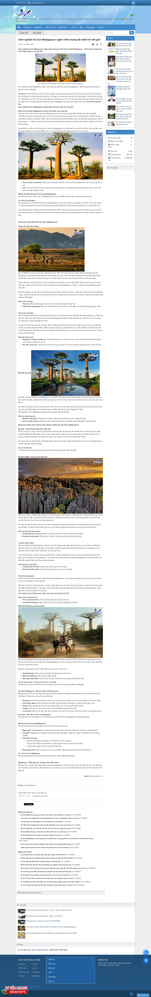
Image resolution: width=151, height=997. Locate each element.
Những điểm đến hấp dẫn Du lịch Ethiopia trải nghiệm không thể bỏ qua (46, 865)
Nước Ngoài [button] (90, 27)
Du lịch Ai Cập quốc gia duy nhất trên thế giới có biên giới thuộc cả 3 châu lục (48, 885)
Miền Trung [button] (50, 27)
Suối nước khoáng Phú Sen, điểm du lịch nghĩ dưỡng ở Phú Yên (124, 116)
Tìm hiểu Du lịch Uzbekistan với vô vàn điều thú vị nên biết (41, 822)
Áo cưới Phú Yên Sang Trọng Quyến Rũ (124, 123)
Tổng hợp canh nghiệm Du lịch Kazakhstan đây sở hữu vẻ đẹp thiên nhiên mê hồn (49, 818)
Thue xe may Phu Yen (40, 950)
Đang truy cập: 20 (33, 987)
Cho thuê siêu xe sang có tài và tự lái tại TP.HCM (43, 921)
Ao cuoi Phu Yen (24, 950)
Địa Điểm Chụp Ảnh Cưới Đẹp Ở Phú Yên (123, 88)
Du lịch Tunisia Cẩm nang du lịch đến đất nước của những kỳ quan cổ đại (46, 878)
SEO (50, 972)
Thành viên (22, 968)
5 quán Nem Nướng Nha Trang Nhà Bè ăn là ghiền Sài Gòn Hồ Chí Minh (51, 933)
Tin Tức (35, 964)
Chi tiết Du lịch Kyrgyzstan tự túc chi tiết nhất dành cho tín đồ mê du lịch (46, 825)
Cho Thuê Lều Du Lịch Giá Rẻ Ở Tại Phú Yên (124, 44)
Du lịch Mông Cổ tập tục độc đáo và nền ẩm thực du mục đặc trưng (44, 832)
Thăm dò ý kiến (24, 972)
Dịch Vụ (51, 981)
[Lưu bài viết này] (101, 44)
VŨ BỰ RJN (63, 950)
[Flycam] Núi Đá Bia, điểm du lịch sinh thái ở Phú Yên (124, 51)
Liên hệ (35, 968)
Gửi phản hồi (144, 995)
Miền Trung (52, 964)
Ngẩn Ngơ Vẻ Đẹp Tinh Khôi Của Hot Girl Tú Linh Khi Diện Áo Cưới (124, 59)
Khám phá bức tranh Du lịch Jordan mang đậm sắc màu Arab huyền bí (45, 847)
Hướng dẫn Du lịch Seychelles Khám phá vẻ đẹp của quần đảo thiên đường (47, 858)
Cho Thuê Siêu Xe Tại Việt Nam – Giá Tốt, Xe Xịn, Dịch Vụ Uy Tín (49, 910)
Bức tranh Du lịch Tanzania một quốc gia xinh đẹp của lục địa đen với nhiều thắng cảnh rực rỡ (53, 868)
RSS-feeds (36, 976)
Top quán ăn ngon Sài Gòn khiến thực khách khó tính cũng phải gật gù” (51, 927)
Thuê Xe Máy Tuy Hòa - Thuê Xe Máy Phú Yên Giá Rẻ (124, 101)
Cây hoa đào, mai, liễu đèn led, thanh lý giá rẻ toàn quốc (124, 108)
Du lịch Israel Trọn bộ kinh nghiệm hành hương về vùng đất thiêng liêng (46, 844)
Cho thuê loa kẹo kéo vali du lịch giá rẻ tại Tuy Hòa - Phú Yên (124, 71)
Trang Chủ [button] (27, 27)
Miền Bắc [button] (38, 27)
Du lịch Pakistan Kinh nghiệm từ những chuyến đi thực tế (40, 835)
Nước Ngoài (52, 977)
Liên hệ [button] (73, 27)
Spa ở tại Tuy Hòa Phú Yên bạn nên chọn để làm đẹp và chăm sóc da (120, 80)
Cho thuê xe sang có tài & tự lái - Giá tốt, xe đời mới (44, 916)
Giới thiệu (22, 964)
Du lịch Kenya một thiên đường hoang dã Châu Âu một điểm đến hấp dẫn (46, 871)
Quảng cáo (36, 972)
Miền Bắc (52, 959)
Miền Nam (52, 968)
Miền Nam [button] (63, 27)
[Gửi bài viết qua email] (93, 44)
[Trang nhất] (19, 27)
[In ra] (97, 44)
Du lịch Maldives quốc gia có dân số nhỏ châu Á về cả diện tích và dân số (46, 815)
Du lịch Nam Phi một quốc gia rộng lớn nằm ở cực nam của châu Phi (45, 875)
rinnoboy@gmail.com (37, 3)
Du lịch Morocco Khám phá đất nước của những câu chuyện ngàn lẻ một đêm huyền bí (51, 882)
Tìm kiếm (22, 976)
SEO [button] (81, 27)
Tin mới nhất (21, 905)
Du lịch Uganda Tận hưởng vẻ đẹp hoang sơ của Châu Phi (41, 861)
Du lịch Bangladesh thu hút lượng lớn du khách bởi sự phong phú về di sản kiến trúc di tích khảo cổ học (57, 838)
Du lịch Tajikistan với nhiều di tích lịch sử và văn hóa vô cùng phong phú (46, 828)
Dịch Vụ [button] (100, 27)
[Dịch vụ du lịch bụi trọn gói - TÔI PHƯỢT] (24, 12)
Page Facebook (112, 168)
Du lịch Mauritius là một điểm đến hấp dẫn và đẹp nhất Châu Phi (43, 855)
